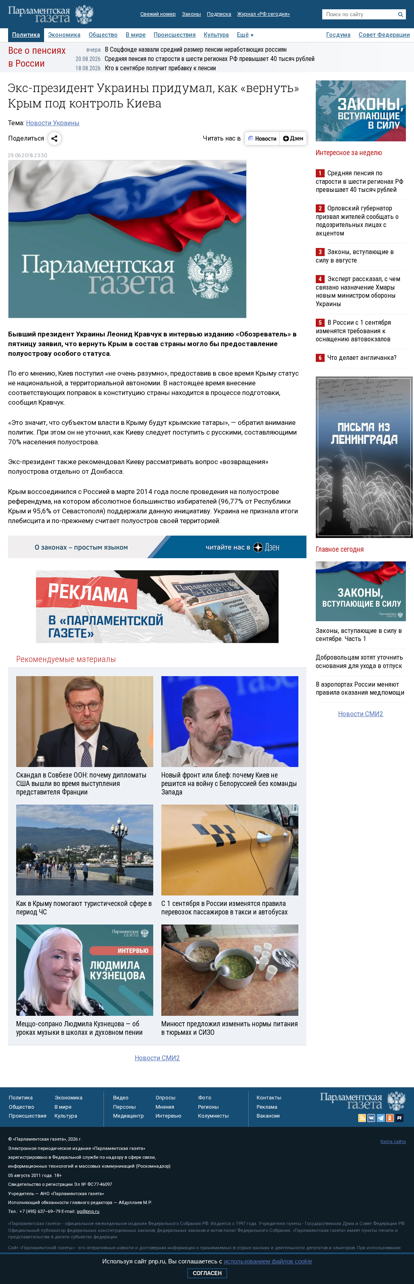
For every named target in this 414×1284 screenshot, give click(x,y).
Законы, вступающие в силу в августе (355, 256)
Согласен (207, 1273)
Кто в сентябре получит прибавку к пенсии (146, 68)
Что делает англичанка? (362, 357)
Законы (191, 14)
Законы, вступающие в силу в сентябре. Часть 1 (359, 634)
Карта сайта (393, 1141)
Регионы (208, 1107)
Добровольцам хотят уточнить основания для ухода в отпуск (359, 661)
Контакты (269, 1098)
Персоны (124, 1107)
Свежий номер (158, 14)
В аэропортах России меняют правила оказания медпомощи (360, 688)
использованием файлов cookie (268, 1261)
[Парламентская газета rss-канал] (362, 1118)
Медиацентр (128, 1116)
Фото (204, 1098)
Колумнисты (213, 1116)
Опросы (165, 1098)
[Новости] (262, 138)
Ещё (243, 35)
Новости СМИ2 (157, 1058)
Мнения (165, 1107)
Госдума (338, 35)
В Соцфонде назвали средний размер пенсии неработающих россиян (187, 49)
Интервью (169, 1116)
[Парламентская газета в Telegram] (381, 1118)
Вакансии (268, 1116)
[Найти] (400, 14)
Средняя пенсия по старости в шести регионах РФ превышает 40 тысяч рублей (195, 59)
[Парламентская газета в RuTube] (399, 1118)
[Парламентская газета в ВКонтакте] (372, 1118)
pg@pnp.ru (88, 1211)
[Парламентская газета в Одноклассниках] (390, 1118)
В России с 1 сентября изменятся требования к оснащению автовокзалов (353, 330)
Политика (26, 35)
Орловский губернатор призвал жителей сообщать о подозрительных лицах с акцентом (357, 220)
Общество (103, 35)
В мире (136, 35)
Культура (216, 35)
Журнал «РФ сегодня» (263, 14)
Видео (121, 1098)
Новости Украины (53, 123)
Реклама (267, 1107)
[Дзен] (292, 138)
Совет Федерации (384, 35)
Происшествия (175, 35)
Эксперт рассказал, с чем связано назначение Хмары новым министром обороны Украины (358, 291)
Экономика (64, 35)
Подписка (219, 14)
